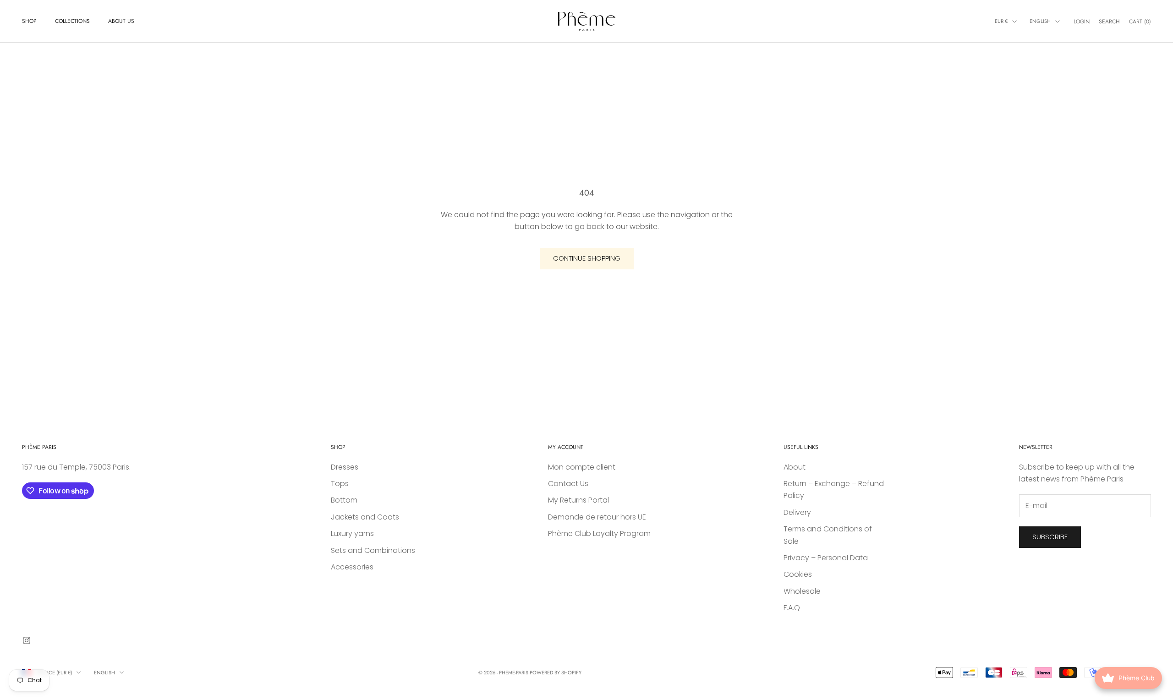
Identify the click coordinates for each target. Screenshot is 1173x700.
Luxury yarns (352, 533)
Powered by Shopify (555, 672)
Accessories (352, 567)
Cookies (798, 574)
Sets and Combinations (373, 550)
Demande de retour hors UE (597, 517)
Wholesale (802, 591)
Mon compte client (581, 467)
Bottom (344, 500)
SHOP (29, 21)
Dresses (344, 467)
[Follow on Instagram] (26, 640)
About (795, 467)
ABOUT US (121, 21)
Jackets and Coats (365, 517)
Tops (340, 483)
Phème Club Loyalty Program (599, 533)
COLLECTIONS (72, 21)
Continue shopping (586, 258)
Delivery (797, 512)
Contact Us (568, 483)
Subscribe (1050, 536)
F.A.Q (792, 607)
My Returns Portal (578, 500)
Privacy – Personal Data (826, 557)
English (1040, 21)
